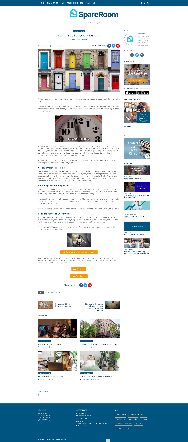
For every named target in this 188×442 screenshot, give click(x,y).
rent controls (138, 212)
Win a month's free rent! (132, 179)
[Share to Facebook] (109, 46)
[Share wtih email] (118, 46)
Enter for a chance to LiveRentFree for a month (79, 252)
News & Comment (129, 176)
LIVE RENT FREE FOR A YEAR (134, 235)
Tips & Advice (120, 419)
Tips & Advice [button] (52, 3)
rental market (129, 212)
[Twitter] (137, 55)
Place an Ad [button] (90, 3)
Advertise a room (43, 419)
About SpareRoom (44, 413)
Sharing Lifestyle (79, 31)
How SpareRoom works (45, 417)
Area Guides (133, 419)
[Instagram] (142, 55)
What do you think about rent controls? (135, 217)
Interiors (144, 419)
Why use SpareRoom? (45, 415)
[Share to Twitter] (113, 46)
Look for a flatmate (79, 276)
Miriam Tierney (44, 46)
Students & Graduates (124, 424)
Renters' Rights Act (130, 214)
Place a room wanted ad (45, 421)
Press (39, 423)
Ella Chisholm (43, 347)
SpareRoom (141, 34)
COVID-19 (138, 424)
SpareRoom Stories (123, 428)
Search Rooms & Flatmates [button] (72, 3)
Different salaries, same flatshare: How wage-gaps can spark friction (136, 252)
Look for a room (79, 269)
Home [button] (42, 3)
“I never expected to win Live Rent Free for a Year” (136, 196)
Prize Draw (127, 193)
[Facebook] (132, 55)
